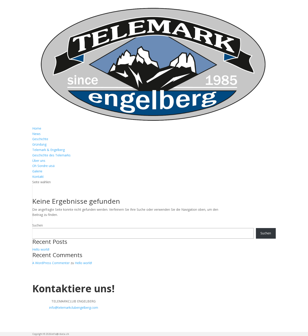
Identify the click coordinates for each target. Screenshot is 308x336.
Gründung (39, 144)
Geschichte (40, 139)
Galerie (37, 171)
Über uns (38, 160)
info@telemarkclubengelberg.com (73, 307)
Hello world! (40, 249)
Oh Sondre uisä (43, 166)
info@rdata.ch (60, 334)
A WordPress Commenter (51, 263)
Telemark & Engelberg (48, 150)
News (36, 134)
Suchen (37, 225)
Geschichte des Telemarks (51, 155)
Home (36, 128)
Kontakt (38, 176)
